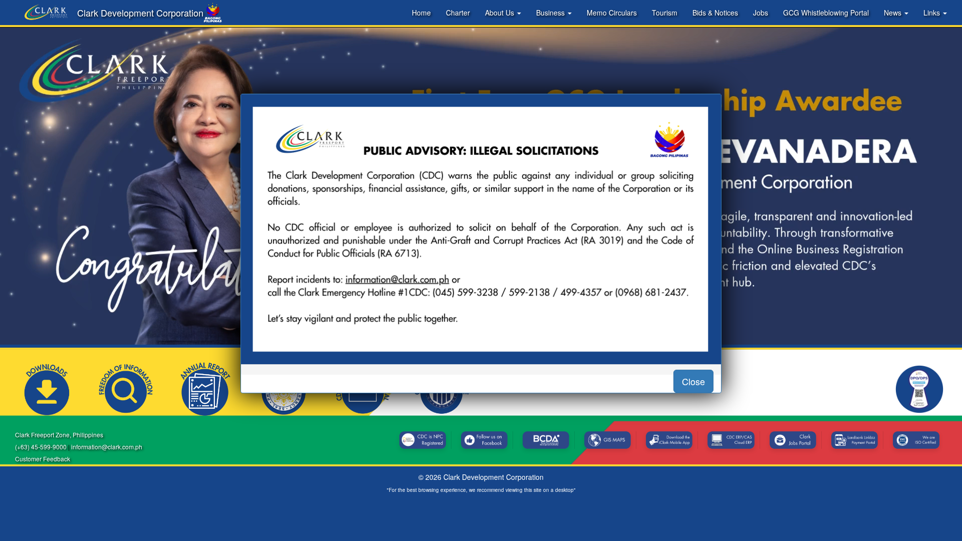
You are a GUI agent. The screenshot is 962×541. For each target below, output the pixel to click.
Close (693, 381)
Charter (458, 13)
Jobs (760, 13)
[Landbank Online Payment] (854, 440)
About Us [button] (500, 13)
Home (421, 13)
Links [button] (932, 13)
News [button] (893, 13)
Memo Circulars (612, 13)
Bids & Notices (715, 13)
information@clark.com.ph (106, 446)
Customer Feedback (42, 458)
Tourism (664, 13)
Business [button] (551, 13)
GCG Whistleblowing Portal (826, 13)
